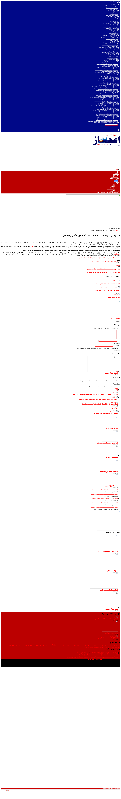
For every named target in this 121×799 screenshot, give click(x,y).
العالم (32, 246)
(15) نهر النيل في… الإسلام (82, 652)
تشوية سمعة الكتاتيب (113, 22)
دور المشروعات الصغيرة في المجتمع (110, 65)
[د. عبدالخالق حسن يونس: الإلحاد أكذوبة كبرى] (110, 287)
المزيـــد (116, 183)
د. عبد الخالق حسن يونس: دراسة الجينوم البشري (108, 85)
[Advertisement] (60, 158)
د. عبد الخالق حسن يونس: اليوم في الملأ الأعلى (108, 103)
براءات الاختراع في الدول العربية (111, 49)
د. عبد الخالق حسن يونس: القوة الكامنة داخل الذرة (107, 98)
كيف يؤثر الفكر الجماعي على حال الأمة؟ (109, 37)
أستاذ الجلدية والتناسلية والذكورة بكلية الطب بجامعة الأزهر (109, 645)
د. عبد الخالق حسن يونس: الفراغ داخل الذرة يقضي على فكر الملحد (104, 97)
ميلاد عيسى (98, 647)
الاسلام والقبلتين (65, 645)
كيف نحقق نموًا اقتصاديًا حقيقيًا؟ (111, 36)
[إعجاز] (106, 146)
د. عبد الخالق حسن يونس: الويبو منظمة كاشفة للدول (107, 47)
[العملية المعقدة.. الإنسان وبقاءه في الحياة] (113, 280)
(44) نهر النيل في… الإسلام (82, 655)
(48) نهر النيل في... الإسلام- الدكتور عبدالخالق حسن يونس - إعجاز (104, 502)
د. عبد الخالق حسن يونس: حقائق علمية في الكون (107, 116)
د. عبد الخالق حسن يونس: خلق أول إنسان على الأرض (107, 120)
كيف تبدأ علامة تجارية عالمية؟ (112, 53)
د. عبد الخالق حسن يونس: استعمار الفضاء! (109, 81)
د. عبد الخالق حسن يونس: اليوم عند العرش (109, 102)
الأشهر (116, 388)
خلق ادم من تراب (4, 645)
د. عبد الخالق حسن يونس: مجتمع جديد (110, 71)
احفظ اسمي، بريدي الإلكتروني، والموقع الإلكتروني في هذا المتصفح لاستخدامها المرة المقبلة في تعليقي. (97, 348)
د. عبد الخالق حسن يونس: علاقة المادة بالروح (108, 78)
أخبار (116, 173)
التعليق (118, 338)
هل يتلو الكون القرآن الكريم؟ (112, 10)
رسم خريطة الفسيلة (113, 59)
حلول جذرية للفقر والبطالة (112, 58)
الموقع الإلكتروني (116, 345)
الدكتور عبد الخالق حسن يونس (42, 645)
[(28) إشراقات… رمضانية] (117, 294)
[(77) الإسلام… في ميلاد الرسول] (114, 635)
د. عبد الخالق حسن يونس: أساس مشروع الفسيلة (108, 76)
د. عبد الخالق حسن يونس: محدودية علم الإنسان (108, 93)
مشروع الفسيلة (117, 647)
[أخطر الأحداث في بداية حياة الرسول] (114, 617)
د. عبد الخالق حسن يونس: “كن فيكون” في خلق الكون (107, 115)
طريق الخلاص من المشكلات (112, 39)
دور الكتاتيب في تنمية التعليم (112, 28)
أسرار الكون (115, 175)
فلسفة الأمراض (114, 177)
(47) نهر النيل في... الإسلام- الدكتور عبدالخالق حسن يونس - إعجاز (104, 507)
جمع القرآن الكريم (114, 6)
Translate (10, 790)
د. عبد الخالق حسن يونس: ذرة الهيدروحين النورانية (107, 117)
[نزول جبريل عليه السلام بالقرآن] (110, 441)
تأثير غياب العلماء (114, 41)
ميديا (116, 182)
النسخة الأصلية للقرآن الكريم (112, 15)
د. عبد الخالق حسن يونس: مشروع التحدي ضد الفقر (107, 67)
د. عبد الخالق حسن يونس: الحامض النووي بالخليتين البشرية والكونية (104, 86)
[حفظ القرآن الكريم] (110, 484)
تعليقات (116, 390)
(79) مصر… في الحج (111, 633)
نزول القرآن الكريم (114, 12)
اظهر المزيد (118, 265)
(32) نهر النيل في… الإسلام (82, 654)
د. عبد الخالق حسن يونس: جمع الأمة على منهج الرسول (106, 68)
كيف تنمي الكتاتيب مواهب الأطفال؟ (110, 27)
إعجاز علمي (115, 174)
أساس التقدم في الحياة (113, 74)
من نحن (113, 186)
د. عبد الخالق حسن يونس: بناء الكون (110, 91)
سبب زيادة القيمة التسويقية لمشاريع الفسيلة (109, 62)
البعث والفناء (117, 254)
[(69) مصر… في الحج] (106, 315)
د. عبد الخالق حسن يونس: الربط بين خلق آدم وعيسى (107, 114)
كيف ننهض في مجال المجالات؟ (111, 43)
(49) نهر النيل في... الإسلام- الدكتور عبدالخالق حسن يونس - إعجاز (104, 498)
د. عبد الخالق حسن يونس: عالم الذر (110, 108)
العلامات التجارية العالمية (113, 56)
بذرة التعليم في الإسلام (113, 33)
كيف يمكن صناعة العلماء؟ (112, 46)
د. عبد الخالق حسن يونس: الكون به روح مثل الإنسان (107, 79)
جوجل (109, 261)
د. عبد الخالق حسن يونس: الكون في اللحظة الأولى (107, 109)
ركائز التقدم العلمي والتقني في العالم (110, 52)
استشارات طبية (114, 178)
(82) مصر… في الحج (84, 653)
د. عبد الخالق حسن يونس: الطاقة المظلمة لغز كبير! (107, 80)
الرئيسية (116, 171)
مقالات (116, 181)
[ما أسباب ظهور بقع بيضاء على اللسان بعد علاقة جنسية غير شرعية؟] (115, 392)
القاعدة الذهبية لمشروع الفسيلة (111, 77)
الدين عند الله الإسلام (113, 20)
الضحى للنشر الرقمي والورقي (95, 659)
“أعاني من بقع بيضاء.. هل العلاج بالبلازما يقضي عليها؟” (100, 404)
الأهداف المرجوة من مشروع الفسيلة (110, 60)
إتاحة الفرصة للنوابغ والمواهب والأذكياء (110, 45)
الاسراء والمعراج (81, 645)
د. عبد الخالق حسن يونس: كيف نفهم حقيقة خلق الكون (106, 112)
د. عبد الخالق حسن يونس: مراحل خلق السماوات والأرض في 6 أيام (104, 105)
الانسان (118, 261)
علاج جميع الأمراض (114, 14)
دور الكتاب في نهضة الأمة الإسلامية (110, 23)
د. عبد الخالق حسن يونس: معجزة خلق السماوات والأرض (106, 101)
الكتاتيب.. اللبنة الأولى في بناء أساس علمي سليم (108, 24)
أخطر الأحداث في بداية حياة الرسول (106, 619)
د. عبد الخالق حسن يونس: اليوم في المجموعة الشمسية (106, 104)
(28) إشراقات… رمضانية (114, 297)
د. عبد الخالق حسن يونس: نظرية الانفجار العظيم (108, 89)
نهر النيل (94, 647)
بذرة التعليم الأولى (114, 21)
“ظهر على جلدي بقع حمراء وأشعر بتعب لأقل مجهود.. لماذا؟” (98, 399)
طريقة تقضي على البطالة (112, 73)
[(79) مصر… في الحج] (110, 631)
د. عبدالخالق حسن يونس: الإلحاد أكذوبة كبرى (107, 290)
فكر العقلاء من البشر (113, 11)
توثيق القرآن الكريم (114, 4)
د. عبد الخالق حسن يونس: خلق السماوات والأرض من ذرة (106, 122)
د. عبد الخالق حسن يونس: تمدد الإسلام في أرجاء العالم (106, 72)
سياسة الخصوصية (111, 187)
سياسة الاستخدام (111, 189)
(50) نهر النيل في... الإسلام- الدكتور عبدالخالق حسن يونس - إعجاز (104, 494)
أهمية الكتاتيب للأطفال (113, 29)
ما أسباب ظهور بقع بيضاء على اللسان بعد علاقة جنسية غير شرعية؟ (95, 394)
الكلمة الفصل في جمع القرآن (112, 8)
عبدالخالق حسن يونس (96, 261)
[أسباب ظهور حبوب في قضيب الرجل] (111, 411)
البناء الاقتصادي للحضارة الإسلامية (111, 61)
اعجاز (87, 645)
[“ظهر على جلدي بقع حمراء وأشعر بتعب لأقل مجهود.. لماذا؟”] (115, 397)
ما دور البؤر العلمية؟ (113, 40)
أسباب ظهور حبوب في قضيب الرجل (106, 413)
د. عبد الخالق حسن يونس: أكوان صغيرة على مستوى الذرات (105, 87)
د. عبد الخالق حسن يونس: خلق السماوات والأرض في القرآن (105, 110)
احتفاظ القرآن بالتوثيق (113, 18)
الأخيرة (116, 389)
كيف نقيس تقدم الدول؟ (113, 51)
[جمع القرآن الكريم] (110, 455)
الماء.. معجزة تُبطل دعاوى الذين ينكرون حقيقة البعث (77, 657)
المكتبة (113, 185)
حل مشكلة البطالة (114, 55)
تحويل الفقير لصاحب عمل (112, 54)
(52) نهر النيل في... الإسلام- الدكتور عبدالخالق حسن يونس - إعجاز (104, 489)
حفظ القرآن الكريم (114, 9)
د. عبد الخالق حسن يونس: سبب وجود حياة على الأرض (107, 90)
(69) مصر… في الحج (115, 318)
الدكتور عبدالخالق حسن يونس (20, 645)
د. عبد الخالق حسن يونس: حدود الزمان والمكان (108, 111)
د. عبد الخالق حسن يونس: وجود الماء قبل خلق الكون (107, 118)
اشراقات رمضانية (94, 645)
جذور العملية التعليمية (113, 31)
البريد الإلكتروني (116, 343)
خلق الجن (115, 408)
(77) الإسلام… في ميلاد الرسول (107, 638)
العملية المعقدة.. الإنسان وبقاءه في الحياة (108, 284)
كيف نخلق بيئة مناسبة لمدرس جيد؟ (110, 42)
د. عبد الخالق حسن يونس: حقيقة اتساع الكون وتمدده (107, 99)
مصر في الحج (111, 647)
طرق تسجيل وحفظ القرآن (112, 16)
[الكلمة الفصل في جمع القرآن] (110, 469)
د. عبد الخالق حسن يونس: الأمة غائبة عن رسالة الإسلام (106, 70)
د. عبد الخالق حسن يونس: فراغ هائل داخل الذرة (108, 96)
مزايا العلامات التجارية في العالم (111, 48)
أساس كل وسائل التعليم (113, 30)
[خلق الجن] (113, 406)
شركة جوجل (104, 261)
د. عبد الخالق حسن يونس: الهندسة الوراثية (109, 83)
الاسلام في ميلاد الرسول (73, 645)
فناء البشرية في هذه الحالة (112, 84)
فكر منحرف (115, 179)
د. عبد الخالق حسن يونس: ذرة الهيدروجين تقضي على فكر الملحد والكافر (103, 121)
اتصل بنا (113, 190)
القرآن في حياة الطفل (113, 25)
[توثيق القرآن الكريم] (110, 426)
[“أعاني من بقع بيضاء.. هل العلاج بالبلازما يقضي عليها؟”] (114, 402)
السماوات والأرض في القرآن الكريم (110, 92)
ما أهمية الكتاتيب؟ (114, 34)
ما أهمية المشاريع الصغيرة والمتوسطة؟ (110, 66)
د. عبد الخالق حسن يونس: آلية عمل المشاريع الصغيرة (107, 64)
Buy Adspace (114, 191)
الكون (9, 645)
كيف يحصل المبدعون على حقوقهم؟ (110, 35)
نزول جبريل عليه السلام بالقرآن (111, 5)
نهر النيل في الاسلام (89, 647)
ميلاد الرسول (104, 647)
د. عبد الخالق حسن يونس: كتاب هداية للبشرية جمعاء (107, 95)
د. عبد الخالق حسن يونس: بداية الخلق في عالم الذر (107, 106)
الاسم (118, 340)
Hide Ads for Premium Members (107, 192)
